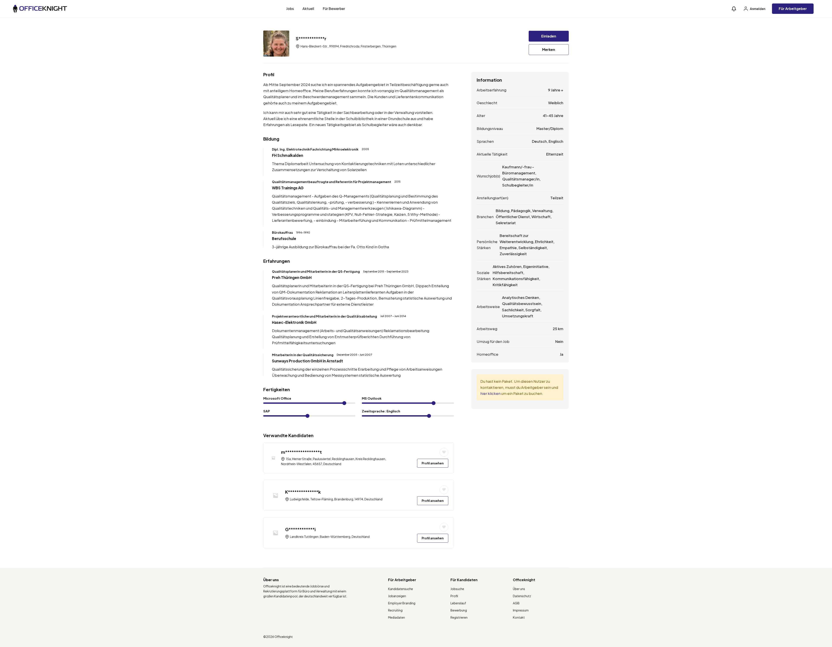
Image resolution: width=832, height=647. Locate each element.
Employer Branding (401, 603)
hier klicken (490, 393)
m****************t (301, 452)
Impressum (521, 610)
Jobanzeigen (397, 596)
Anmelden (757, 9)
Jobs (290, 8)
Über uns (519, 589)
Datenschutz (522, 596)
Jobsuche (457, 589)
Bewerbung (458, 610)
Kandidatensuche (400, 589)
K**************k (303, 492)
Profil (454, 596)
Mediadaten (396, 617)
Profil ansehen (433, 463)
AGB (516, 603)
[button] (733, 8)
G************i (300, 529)
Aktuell (308, 8)
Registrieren (459, 617)
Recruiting (395, 610)
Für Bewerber (334, 8)
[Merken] (444, 452)
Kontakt (519, 617)
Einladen (548, 36)
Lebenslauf (458, 603)
